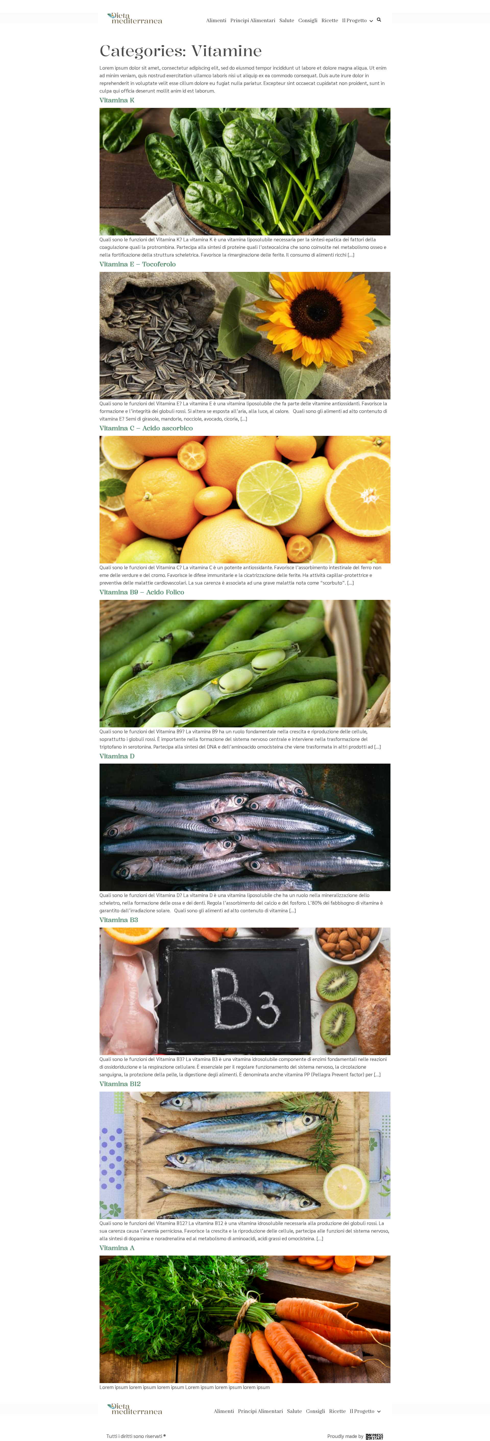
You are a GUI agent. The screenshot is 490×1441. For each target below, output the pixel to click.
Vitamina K (117, 100)
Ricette (330, 20)
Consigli (307, 20)
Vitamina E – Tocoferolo (138, 264)
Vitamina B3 (119, 920)
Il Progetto (354, 20)
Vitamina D (117, 756)
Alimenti (216, 20)
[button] (379, 19)
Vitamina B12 (120, 1084)
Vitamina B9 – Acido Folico (142, 592)
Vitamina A (117, 1248)
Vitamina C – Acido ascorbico (146, 428)
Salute (286, 20)
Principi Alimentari (252, 20)
